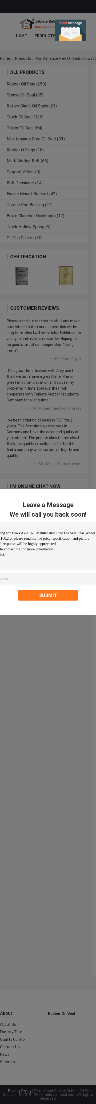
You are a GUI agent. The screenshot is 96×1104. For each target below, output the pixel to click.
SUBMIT (48, 595)
